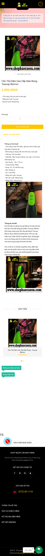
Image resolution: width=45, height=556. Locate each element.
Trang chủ (6, 15)
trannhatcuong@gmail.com (24, 460)
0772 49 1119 (25, 491)
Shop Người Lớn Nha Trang (26, 553)
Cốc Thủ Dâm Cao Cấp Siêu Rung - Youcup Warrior (22, 351)
